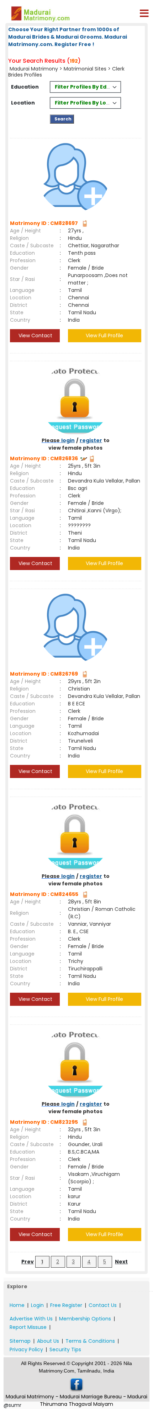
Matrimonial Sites (85, 68)
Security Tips (65, 1349)
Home (17, 1305)
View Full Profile (104, 335)
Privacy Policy (26, 1349)
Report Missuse (28, 1327)
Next (121, 1261)
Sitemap (20, 1341)
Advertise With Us (31, 1318)
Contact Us (103, 1305)
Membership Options (85, 1318)
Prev (27, 1261)
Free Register (66, 1305)
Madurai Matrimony (34, 68)
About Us (48, 1341)
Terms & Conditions (90, 1341)
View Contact (34, 335)
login (68, 440)
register (91, 440)
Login (37, 1305)
